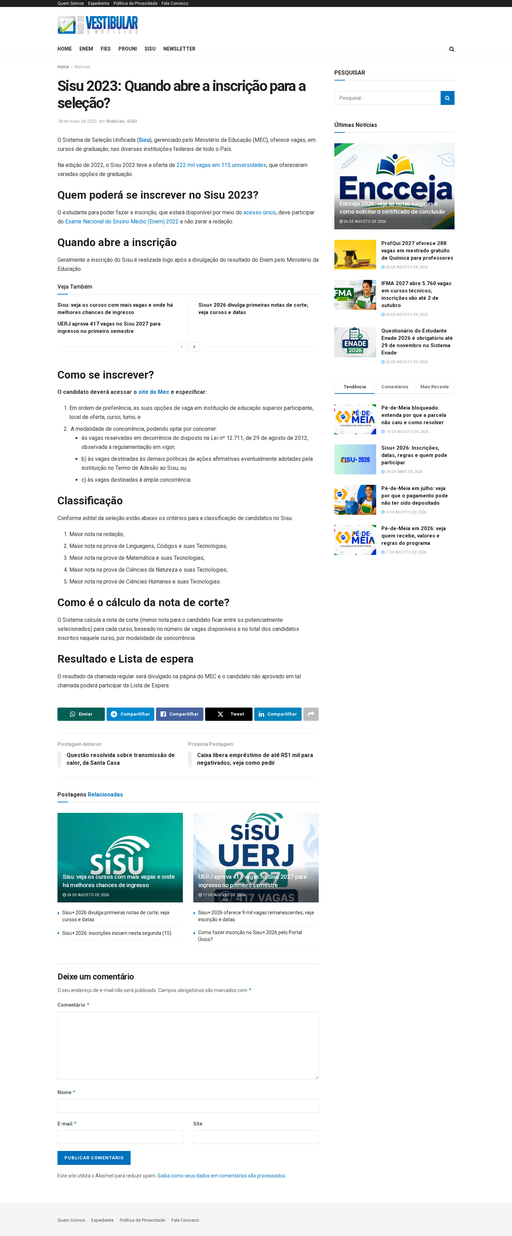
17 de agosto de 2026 (223, 895)
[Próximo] (194, 347)
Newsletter (179, 49)
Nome (66, 1092)
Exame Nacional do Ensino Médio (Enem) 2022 (122, 221)
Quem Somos (70, 3)
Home (64, 49)
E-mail (67, 1123)
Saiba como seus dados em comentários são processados (221, 1175)
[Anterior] (182, 347)
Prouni (127, 49)
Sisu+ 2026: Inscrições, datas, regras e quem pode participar (414, 455)
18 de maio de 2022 (77, 121)
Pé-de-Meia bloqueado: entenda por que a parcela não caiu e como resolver (413, 415)
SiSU (150, 49)
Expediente (98, 3)
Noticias (83, 66)
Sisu (144, 140)
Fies (106, 49)
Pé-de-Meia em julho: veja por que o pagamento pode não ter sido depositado (414, 495)
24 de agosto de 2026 (87, 895)
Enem (86, 49)
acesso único (259, 212)
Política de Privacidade (135, 3)
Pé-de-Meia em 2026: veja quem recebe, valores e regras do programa (413, 535)
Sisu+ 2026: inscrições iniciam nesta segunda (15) (116, 933)
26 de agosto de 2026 (364, 221)
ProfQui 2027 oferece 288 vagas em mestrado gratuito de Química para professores (417, 250)
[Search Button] (448, 98)
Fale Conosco (175, 3)
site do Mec (153, 392)
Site (197, 1124)
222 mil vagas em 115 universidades (221, 165)
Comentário (73, 1004)
